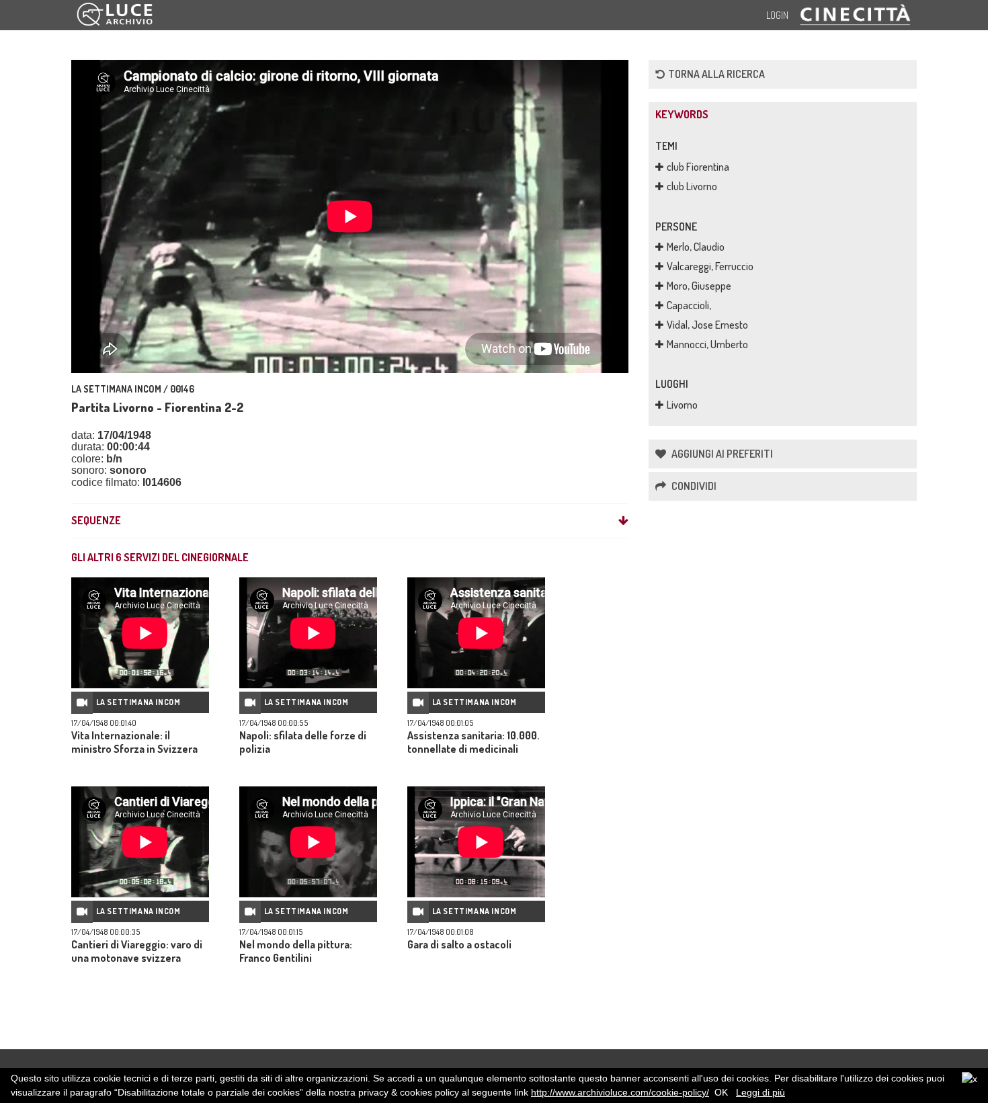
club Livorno (692, 186)
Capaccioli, (689, 305)
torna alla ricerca (716, 74)
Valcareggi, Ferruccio (710, 266)
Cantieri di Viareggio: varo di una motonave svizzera (136, 951)
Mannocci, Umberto (707, 344)
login (777, 15)
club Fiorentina (698, 166)
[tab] (349, 521)
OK (721, 1092)
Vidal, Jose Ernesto (707, 324)
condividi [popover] (692, 486)
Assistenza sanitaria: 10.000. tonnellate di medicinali (473, 742)
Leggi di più (760, 1092)
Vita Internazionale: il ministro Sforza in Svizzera (134, 742)
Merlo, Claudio (696, 246)
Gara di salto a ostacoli (459, 944)
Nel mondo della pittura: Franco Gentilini (295, 951)
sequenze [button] (96, 521)
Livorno (682, 404)
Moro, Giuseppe (699, 285)
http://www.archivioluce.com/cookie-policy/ (620, 1092)
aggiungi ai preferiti (721, 453)
